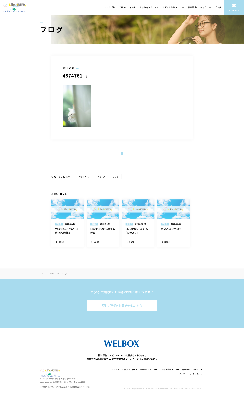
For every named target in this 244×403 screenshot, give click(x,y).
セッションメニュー (149, 7)
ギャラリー (205, 7)
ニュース (101, 176)
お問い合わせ (196, 374)
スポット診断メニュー (173, 7)
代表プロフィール (127, 7)
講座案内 (192, 7)
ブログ (217, 7)
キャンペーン (84, 176)
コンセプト (109, 7)
